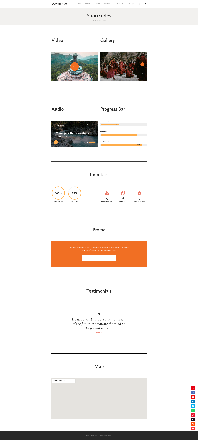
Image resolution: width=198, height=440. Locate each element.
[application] (75, 142)
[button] (142, 60)
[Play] (56, 142)
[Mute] (87, 142)
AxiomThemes (90, 435)
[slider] (92, 142)
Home (94, 21)
